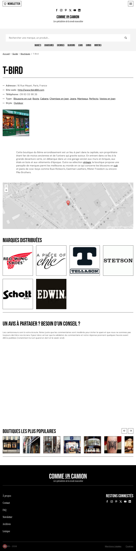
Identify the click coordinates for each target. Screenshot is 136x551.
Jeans (80, 45)
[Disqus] (68, 386)
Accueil (6, 54)
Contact (6, 503)
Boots (36, 98)
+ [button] (6, 186)
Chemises (60, 45)
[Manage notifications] (5, 546)
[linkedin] (79, 10)
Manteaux (82, 98)
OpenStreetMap (119, 228)
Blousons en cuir (22, 98)
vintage (87, 162)
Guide (15, 54)
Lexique (6, 531)
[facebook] (57, 10)
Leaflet (109, 228)
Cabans (44, 98)
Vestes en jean (107, 98)
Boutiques (25, 54)
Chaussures (49, 45)
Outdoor (18, 103)
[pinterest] (66, 10)
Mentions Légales (113, 546)
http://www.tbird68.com (31, 90)
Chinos (88, 45)
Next (130, 431)
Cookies (129, 546)
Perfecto (93, 98)
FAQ (4, 510)
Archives (7, 524)
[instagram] (61, 10)
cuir (116, 165)
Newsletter (14, 4)
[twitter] (70, 10)
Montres (97, 45)
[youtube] (75, 10)
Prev (124, 431)
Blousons (71, 45)
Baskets (38, 45)
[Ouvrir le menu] (130, 3)
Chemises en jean (59, 98)
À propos (7, 496)
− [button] (6, 190)
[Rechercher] (125, 37)
